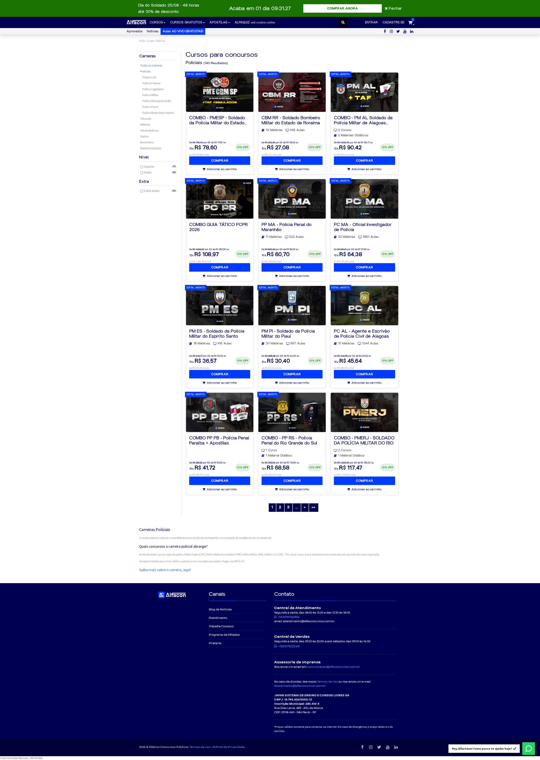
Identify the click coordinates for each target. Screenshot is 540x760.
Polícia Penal (150, 107)
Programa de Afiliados (224, 635)
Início (142, 41)
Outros (144, 136)
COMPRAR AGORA (342, 8)
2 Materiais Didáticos (353, 135)
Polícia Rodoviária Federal (158, 113)
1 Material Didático (279, 455)
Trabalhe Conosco (221, 626)
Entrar (371, 22)
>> (313, 507)
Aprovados (135, 31)
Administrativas (149, 130)
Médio (160, 172)
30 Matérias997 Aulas (285, 343)
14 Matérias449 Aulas (285, 130)
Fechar (395, 8)
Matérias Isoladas (150, 148)
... (296, 507)
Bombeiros (147, 142)
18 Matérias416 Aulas (212, 343)
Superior (160, 166)
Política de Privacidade (229, 747)
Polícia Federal (151, 83)
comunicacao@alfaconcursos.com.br (334, 667)
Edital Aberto (160, 191)
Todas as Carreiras (151, 65)
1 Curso (271, 450)
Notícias (152, 31)
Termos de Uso (327, 682)
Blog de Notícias (220, 609)
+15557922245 (289, 646)
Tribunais (145, 119)
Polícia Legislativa (153, 89)
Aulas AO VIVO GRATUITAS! (183, 31)
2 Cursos (344, 130)
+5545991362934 (288, 617)
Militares (145, 124)
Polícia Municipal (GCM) (156, 101)
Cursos (156, 22)
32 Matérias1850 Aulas (358, 237)
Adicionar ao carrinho (221, 169)
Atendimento (218, 618)
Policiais (145, 71)
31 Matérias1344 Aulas (358, 343)
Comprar (219, 161)
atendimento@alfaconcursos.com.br (300, 686)
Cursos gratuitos (186, 22)
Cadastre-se (393, 22)
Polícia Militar (150, 95)
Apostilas (218, 22)
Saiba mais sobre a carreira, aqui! (165, 569)
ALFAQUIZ (243, 22)
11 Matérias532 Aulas (285, 237)
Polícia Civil (149, 77)
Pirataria (215, 643)
